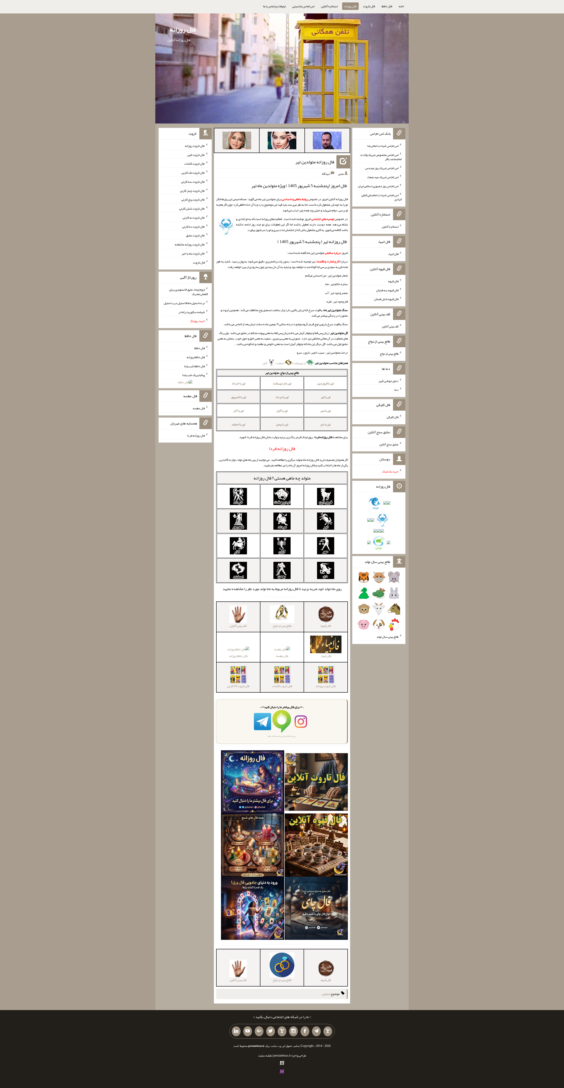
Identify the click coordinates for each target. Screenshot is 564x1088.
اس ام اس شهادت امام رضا (383, 146)
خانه (401, 6)
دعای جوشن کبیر (388, 381)
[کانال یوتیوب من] (247, 1031)
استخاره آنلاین (329, 6)
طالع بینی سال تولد (388, 637)
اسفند (281, 363)
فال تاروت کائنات (194, 163)
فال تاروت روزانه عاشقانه (190, 244)
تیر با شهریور (238, 397)
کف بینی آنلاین (390, 326)
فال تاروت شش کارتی (192, 208)
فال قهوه (393, 281)
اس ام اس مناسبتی (303, 6)
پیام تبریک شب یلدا (193, 375)
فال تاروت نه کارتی (194, 217)
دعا (396, 390)
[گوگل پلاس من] (259, 1031)
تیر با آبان (282, 411)
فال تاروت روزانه (195, 146)
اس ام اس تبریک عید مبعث (383, 177)
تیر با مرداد (282, 397)
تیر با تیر (325, 397)
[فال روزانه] (252, 783)
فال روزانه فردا (196, 435)
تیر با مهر (325, 411)
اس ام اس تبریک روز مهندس (382, 168)
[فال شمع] (252, 846)
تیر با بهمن (282, 424)
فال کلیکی (393, 417)
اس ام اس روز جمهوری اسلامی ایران (378, 186)
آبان (265, 363)
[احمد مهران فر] (327, 141)
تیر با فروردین (325, 383)
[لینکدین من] (236, 1031)
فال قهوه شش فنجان (386, 299)
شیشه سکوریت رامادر (191, 312)
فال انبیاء (393, 254)
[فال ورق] (252, 909)
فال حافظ (387, 6)
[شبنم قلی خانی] (237, 141)
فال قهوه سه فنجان (387, 290)
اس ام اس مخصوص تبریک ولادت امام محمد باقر (381, 156)
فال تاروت (369, 6)
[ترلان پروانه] (282, 141)
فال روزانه (350, 6)
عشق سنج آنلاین (389, 444)
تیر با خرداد (238, 383)
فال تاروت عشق (195, 235)
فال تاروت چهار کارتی (192, 190)
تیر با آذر (238, 411)
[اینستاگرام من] (293, 1031)
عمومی (326, 994)
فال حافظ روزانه (238, 656)
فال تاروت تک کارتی (193, 173)
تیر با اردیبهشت (282, 383)
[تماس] (282, 1031)
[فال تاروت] (316, 783)
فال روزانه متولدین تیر (314, 161)
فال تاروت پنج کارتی (193, 199)
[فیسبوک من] (305, 1031)
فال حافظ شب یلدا (194, 366)
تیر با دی (325, 424)
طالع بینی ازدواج (389, 353)
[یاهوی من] (327, 1031)
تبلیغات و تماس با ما (274, 6)
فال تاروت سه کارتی (193, 182)
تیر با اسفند (238, 424)
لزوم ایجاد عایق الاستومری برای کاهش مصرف (188, 291)
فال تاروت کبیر (196, 154)
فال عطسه (282, 656)
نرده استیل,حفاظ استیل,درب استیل (184, 303)
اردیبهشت (299, 363)
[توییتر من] (270, 1031)
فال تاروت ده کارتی (193, 226)
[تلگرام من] (316, 1031)
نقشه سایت (265, 1055)
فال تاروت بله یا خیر (193, 253)
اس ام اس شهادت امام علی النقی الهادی (381, 197)
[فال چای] (316, 909)
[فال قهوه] (316, 846)
